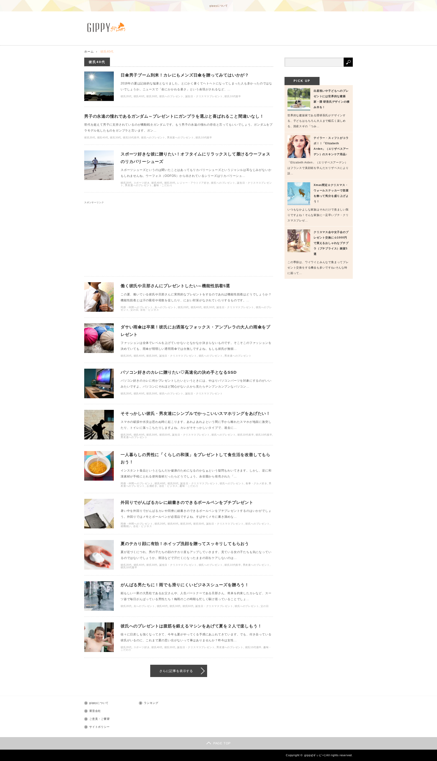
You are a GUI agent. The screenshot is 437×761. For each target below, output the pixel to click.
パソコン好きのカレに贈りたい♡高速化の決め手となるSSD (178, 372)
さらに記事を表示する (176, 671)
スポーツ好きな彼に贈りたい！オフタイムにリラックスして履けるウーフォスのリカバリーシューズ (195, 158)
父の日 (134, 309)
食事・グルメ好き (256, 483)
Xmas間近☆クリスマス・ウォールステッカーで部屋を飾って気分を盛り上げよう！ (331, 193)
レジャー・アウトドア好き (193, 182)
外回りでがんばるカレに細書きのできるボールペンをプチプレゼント (187, 502)
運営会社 (95, 711)
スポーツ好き (142, 182)
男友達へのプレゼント (180, 137)
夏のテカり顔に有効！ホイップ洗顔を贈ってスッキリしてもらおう (185, 543)
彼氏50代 (164, 434)
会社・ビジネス (149, 309)
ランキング (151, 703)
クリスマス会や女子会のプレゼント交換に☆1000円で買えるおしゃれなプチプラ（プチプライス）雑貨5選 (331, 243)
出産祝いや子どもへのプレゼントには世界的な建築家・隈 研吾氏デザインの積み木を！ (331, 99)
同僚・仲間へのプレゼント (137, 307)
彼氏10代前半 (131, 137)
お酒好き (152, 486)
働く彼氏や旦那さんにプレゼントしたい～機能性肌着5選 (175, 286)
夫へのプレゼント (165, 307)
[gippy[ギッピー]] (107, 27)
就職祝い (126, 526)
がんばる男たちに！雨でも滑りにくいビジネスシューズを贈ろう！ (185, 585)
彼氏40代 (139, 96)
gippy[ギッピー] (314, 755)
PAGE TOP (222, 743)
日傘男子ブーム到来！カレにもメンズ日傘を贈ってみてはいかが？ (185, 75)
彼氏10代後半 (232, 96)
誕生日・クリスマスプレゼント (204, 96)
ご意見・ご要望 (99, 718)
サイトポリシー (99, 726)
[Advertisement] (178, 235)
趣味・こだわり (163, 185)
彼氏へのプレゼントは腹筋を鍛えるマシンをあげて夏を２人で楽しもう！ (191, 626)
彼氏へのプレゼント (171, 96)
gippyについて (218, 5)
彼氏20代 (126, 96)
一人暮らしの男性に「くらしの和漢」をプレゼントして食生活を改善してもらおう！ (195, 458)
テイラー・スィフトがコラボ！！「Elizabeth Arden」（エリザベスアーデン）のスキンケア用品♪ (331, 146)
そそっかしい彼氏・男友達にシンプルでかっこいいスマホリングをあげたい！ (195, 413)
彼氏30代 (152, 96)
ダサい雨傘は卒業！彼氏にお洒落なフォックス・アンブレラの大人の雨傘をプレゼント (195, 331)
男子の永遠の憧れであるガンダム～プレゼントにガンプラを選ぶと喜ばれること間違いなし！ (174, 116)
